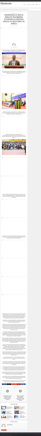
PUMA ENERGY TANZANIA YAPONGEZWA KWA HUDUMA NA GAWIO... (9, 412)
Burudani (32, 4)
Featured (12, 13)
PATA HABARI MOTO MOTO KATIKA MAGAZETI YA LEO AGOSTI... (22, 408)
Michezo (28, 4)
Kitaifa (15, 13)
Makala (37, 4)
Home (2, 9)
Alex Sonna (16, 25)
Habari (24, 4)
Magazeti (23, 406)
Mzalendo (6, 3)
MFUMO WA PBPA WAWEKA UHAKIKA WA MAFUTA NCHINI (23, 417)
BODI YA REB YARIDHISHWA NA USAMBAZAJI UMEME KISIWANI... (23, 412)
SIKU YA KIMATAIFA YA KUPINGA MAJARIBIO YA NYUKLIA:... (10, 408)
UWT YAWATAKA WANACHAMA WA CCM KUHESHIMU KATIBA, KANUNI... (10, 417)
